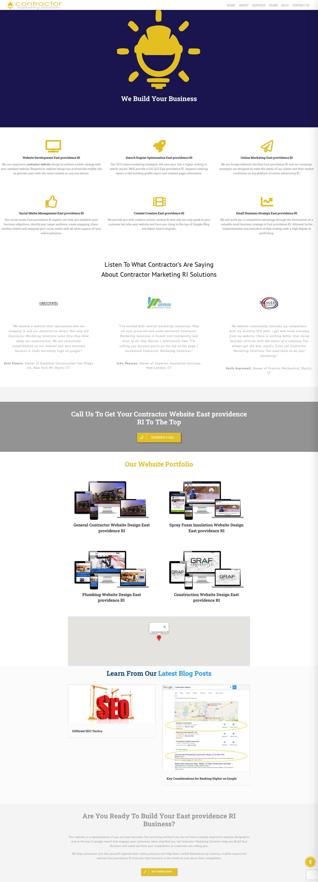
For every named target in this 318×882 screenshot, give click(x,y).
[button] (159, 638)
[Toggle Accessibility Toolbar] (310, 862)
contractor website (39, 164)
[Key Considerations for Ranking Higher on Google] (206, 728)
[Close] (165, 627)
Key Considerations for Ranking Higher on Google (202, 778)
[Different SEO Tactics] (112, 704)
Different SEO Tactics (87, 731)
